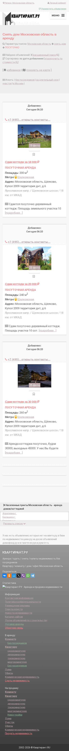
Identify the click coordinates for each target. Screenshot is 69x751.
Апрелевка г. (10, 513)
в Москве (18, 83)
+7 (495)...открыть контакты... (29, 119)
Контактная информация (19, 598)
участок (7, 83)
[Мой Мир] (14, 576)
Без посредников (17, 643)
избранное (14, 70)
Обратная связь (14, 627)
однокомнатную (17, 651)
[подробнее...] (14, 212)
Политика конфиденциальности (23, 601)
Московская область (39, 43)
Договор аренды (14, 624)
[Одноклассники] (9, 576)
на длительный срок (47, 80)
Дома (8, 669)
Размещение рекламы (17, 605)
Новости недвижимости (18, 613)
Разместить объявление (53, 8)
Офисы (9, 673)
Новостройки (15, 714)
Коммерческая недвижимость (22, 677)
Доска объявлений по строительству (26, 620)
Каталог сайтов (14, 616)
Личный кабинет (57, 3)
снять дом (60, 43)
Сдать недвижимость (17, 680)
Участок (9, 722)
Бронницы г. (9, 520)
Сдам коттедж (21, 162)
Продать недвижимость (18, 733)
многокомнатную (17, 662)
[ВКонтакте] (5, 576)
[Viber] (23, 576)
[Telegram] (33, 576)
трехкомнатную (16, 658)
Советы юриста (14, 609)
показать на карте (38, 70)
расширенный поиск (44, 55)
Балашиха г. (9, 517)
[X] (19, 576)
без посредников (24, 80)
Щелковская (26, 177)
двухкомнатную (16, 654)
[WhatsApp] (28, 576)
